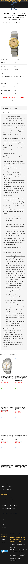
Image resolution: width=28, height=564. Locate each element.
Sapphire (16, 79)
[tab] (14, 108)
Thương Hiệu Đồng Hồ (14, 22)
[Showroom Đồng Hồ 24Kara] (14, 5)
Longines (4, 518)
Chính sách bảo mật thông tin (9, 508)
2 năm (15, 93)
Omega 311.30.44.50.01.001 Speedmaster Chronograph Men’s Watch (7, 407)
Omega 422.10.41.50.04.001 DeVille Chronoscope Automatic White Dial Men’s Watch (7, 378)
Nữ (15, 66)
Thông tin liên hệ (7, 112)
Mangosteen (4, 527)
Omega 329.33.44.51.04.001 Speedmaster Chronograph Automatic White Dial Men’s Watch (7, 437)
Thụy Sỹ (16, 62)
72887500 (16, 59)
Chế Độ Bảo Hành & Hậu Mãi (9, 108)
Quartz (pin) (17, 73)
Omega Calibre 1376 (19, 76)
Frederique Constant (6, 516)
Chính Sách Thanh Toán (7, 497)
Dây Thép (16, 86)
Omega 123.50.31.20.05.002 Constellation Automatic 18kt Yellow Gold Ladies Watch (21, 437)
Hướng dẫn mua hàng (7, 502)
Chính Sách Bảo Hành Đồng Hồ (9, 500)
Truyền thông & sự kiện (7, 483)
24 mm (16, 69)
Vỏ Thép (16, 83)
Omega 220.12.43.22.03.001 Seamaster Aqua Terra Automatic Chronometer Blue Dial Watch (21, 467)
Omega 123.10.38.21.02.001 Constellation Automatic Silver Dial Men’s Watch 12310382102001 (21, 378)
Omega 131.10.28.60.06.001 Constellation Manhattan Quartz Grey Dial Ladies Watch (21, 407)
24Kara (3, 481)
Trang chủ (5, 22)
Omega (23, 22)
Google (3, 542)
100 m (15, 90)
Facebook (4, 539)
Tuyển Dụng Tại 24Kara (7, 489)
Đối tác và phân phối (6, 486)
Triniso (3, 524)
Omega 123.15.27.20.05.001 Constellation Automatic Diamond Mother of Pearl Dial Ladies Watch (7, 467)
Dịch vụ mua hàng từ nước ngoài (9, 505)
